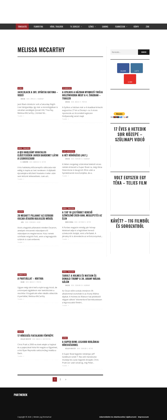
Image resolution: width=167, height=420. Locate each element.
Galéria (20, 212)
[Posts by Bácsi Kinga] (63, 222)
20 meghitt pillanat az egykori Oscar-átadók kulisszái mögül (35, 217)
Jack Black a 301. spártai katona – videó (37, 93)
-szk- (22, 222)
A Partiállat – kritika (30, 278)
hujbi (23, 282)
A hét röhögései (68, 151)
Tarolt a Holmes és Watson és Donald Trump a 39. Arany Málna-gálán (81, 278)
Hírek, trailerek (24, 148)
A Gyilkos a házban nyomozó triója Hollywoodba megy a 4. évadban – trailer (82, 95)
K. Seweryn (24, 162)
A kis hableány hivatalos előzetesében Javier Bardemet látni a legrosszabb (37, 155)
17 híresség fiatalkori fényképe (35, 335)
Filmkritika (22, 275)
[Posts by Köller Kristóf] (18, 339)
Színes (20, 88)
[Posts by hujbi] (18, 282)
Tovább (20, 116)
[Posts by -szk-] (18, 222)
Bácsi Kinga (69, 222)
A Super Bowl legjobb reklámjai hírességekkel (80, 343)
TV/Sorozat (67, 88)
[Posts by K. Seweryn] (18, 162)
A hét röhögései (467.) (74, 155)
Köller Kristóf (26, 339)
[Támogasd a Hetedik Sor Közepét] (83, 37)
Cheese (23, 99)
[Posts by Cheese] (18, 99)
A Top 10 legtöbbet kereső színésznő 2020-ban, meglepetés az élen (82, 215)
